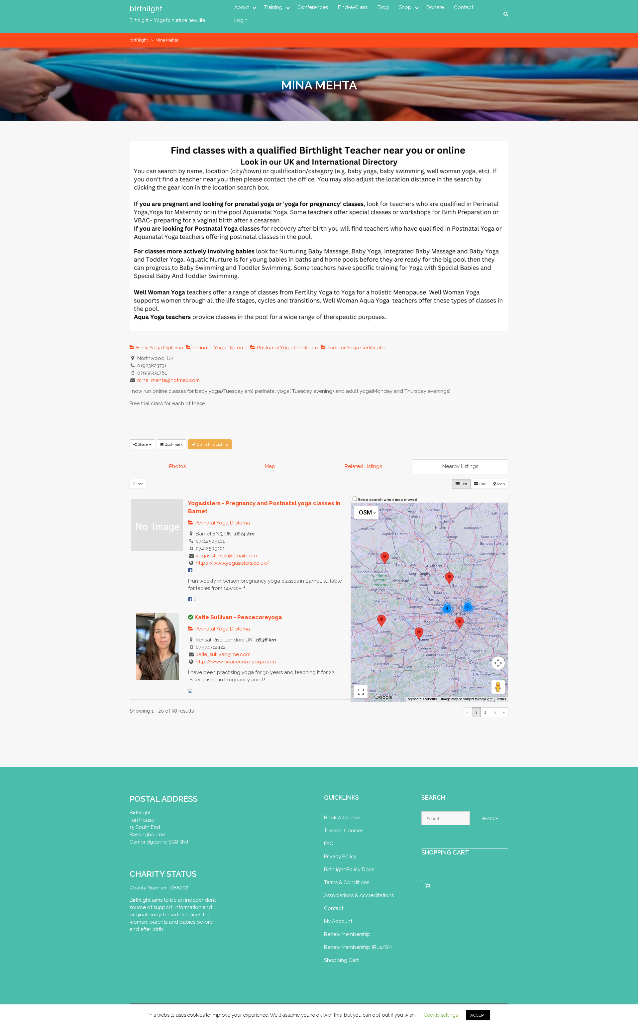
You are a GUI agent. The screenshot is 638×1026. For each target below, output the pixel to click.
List (463, 484)
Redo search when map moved (387, 500)
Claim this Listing (212, 444)
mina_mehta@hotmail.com (168, 380)
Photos (177, 466)
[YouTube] (194, 599)
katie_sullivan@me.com (223, 654)
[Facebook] (190, 599)
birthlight (146, 8)
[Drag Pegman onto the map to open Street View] (498, 687)
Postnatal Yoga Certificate (287, 348)
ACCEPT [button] (478, 1015)
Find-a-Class (353, 7)
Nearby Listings (460, 466)
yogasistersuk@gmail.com (226, 556)
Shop (405, 7)
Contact (463, 7)
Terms (501, 699)
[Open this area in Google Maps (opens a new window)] (383, 697)
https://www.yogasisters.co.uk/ (232, 563)
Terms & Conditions (346, 882)
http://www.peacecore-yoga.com (236, 662)
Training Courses (343, 831)
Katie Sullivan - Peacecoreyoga (238, 617)
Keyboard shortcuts (422, 699)
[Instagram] (190, 690)
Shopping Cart (341, 960)
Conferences (312, 7)
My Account (338, 921)
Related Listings (363, 466)
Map (270, 466)
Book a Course (342, 818)
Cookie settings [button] (441, 1015)
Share (143, 444)
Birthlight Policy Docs (349, 869)
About (241, 7)
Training (273, 7)
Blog (383, 7)
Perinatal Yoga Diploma (219, 348)
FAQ (329, 844)
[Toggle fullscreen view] (361, 691)
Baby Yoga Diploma (159, 348)
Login (241, 20)
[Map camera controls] (498, 663)
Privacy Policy (340, 856)
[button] (449, 578)
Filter (138, 484)
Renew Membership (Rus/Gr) (358, 947)
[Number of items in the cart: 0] (427, 886)
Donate (435, 7)
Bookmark (173, 444)
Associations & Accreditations (359, 895)
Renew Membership (347, 934)
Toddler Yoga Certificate (355, 348)
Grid (482, 484)
